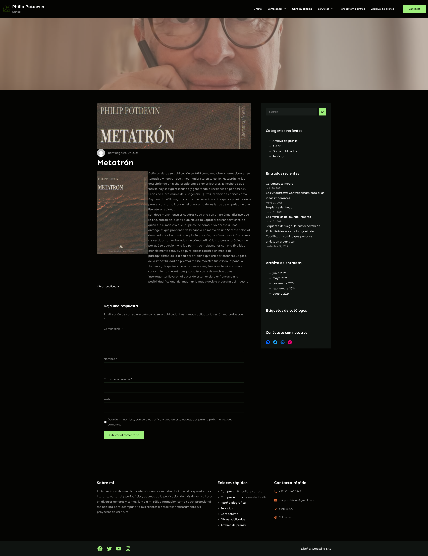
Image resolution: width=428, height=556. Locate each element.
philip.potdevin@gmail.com (296, 500)
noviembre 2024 (283, 283)
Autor (277, 146)
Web (107, 399)
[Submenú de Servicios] (332, 8)
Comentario (113, 329)
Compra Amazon (232, 497)
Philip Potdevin (28, 6)
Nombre (110, 359)
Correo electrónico (118, 379)
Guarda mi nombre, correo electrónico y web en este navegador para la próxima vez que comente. (170, 422)
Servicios (279, 156)
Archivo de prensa (285, 141)
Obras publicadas (108, 286)
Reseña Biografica (233, 502)
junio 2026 (279, 273)
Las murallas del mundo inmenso (288, 217)
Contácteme (229, 514)
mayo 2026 (280, 278)
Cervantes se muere (279, 183)
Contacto (414, 8)
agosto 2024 (281, 293)
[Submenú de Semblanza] (285, 8)
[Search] (322, 111)
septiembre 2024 (284, 288)
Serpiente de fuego (279, 207)
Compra (226, 491)
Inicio (258, 8)
